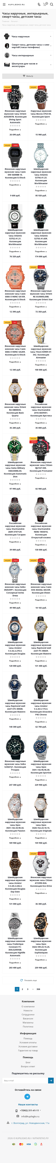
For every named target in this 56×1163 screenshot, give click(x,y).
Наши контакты (28, 1104)
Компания (28, 1001)
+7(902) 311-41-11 (29, 1110)
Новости (28, 1010)
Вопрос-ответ (28, 1066)
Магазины (28, 1022)
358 (38, 989)
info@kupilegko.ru (30, 1116)
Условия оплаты (28, 1042)
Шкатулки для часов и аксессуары (24, 65)
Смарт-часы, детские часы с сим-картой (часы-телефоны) (31, 46)
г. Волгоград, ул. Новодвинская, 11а (30, 1123)
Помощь (28, 1038)
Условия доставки (28, 1046)
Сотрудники (28, 1014)
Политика (28, 1026)
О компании (28, 1006)
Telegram (27, 1096)
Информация (28, 1033)
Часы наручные (21, 36)
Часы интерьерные (23, 55)
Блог (28, 1062)
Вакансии (28, 1018)
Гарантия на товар (28, 1050)
